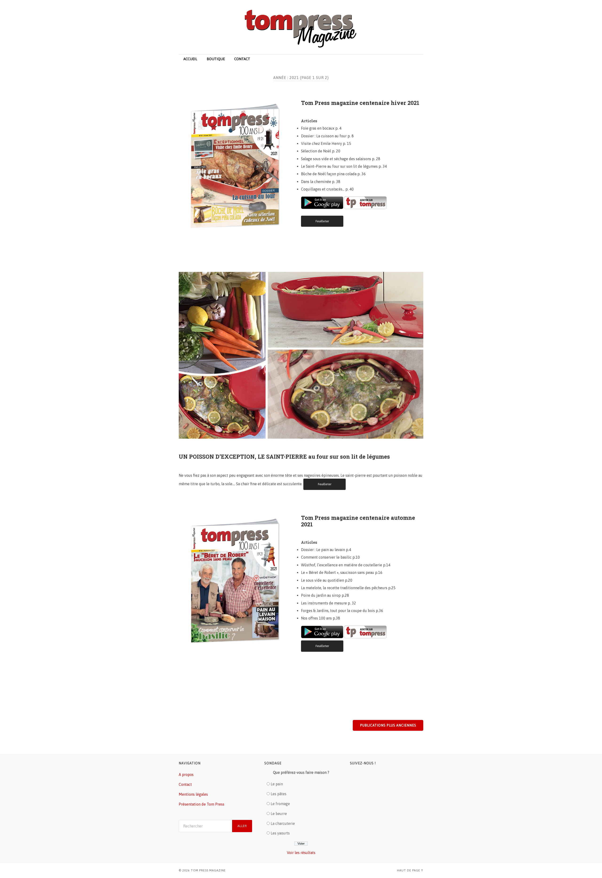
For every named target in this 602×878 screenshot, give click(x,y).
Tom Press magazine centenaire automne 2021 (358, 521)
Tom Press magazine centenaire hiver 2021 (360, 102)
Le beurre (279, 813)
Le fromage (280, 804)
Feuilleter (322, 221)
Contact (242, 59)
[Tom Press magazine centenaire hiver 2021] (240, 164)
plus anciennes (388, 725)
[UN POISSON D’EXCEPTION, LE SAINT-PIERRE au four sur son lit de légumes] (301, 354)
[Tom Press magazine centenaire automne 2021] (240, 579)
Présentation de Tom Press (201, 804)
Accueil (190, 59)
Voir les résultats (301, 852)
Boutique (216, 59)
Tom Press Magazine (208, 870)
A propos (186, 774)
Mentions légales (193, 794)
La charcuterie (283, 823)
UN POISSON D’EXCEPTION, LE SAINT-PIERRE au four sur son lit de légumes (284, 456)
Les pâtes (278, 794)
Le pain (277, 784)
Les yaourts (280, 833)
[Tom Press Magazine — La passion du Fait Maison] (301, 29)
